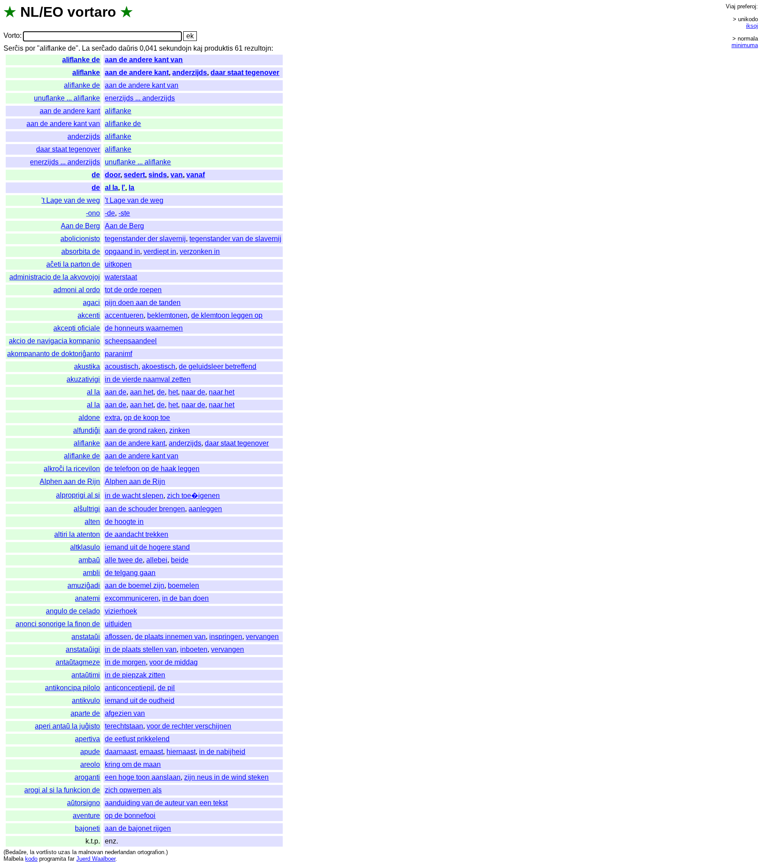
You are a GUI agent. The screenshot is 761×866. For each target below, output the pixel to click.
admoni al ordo (76, 290)
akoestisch (158, 366)
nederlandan (120, 852)
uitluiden (118, 624)
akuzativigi (83, 379)
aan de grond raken (135, 430)
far (71, 858)
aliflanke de (81, 59)
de (96, 174)
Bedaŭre (15, 852)
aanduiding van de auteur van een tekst (166, 803)
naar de (193, 392)
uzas (64, 852)
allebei (156, 560)
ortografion (150, 852)
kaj (198, 48)
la (131, 187)
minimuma (744, 45)
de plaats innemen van (170, 636)
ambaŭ (89, 560)
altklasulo (85, 547)
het (173, 392)
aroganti (87, 777)
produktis (218, 48)
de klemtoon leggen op (226, 315)
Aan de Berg (80, 226)
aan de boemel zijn (134, 585)
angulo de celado (73, 611)
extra (112, 417)
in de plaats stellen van (141, 649)
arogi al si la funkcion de (62, 790)
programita (52, 858)
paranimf (118, 353)
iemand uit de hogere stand (147, 547)
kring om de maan (133, 764)
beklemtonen (167, 315)
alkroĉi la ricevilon (72, 468)
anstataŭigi (83, 649)
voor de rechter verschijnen (189, 726)
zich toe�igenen (193, 495)
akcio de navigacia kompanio (54, 341)
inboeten (193, 649)
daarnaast (120, 751)
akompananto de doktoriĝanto (53, 353)
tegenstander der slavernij (145, 238)
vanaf (195, 174)
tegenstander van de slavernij (235, 238)
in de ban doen (185, 598)
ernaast (151, 751)
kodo (31, 858)
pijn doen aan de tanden (143, 302)
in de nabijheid (222, 751)
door (112, 174)
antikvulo (86, 700)
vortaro (91, 12)
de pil (166, 687)
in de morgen (125, 662)
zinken (179, 430)
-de (110, 213)
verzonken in (200, 251)
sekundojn (175, 48)
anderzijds (189, 72)
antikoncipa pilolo (72, 687)
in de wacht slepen (134, 495)
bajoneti (87, 828)
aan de (115, 392)
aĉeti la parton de (73, 264)
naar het (221, 392)
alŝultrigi (87, 509)
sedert (134, 174)
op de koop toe (147, 417)
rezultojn (257, 48)
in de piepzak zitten (135, 675)
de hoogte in (124, 521)
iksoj (752, 25)
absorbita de (80, 251)
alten (92, 521)
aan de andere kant (137, 72)
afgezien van (125, 713)
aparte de (85, 713)
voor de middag (173, 662)
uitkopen (118, 264)
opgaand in (122, 251)
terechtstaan (124, 726)
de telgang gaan (130, 572)
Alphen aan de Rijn (70, 481)
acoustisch (121, 366)
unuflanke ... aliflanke (67, 98)
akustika (87, 366)
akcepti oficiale (76, 328)
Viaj (730, 6)
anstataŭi (85, 636)
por (30, 48)
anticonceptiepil (129, 687)
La (86, 48)
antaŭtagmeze (77, 662)
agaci (91, 302)
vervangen (262, 636)
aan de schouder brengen (145, 509)
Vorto (12, 36)
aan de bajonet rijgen (138, 828)
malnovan (90, 852)
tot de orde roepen (133, 290)
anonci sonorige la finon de (57, 624)
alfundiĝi (86, 430)
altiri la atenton (77, 534)
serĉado (104, 48)
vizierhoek (121, 611)
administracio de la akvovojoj (54, 277)
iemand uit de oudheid (139, 700)
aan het (141, 392)
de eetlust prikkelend (137, 739)
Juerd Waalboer (95, 858)
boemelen (183, 585)
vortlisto (46, 852)
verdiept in (160, 251)
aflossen (118, 636)
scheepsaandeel (131, 341)
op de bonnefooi (130, 815)
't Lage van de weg (70, 200)
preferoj (746, 6)
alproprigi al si (78, 495)
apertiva (87, 739)
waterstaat (121, 277)
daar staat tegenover (245, 72)
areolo (90, 764)
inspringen (225, 636)
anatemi (87, 598)
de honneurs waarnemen (144, 328)
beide (179, 560)
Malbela (13, 858)
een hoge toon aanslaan (143, 777)
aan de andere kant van (144, 59)
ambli (91, 572)
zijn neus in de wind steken (226, 777)
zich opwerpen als (133, 790)
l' (123, 187)
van (176, 174)
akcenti (89, 315)
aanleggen (205, 509)
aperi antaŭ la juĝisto (67, 726)
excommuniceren (132, 598)
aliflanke (86, 72)
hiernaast (181, 751)
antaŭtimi (85, 675)
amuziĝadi (83, 585)
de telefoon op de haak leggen (152, 468)
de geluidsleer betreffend (217, 366)
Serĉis (13, 48)
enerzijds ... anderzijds (140, 98)
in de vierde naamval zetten (148, 379)
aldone (89, 417)
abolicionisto (80, 238)
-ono (93, 213)
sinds (157, 174)
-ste (124, 213)
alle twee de (124, 560)
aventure (86, 815)
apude (90, 751)
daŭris (128, 48)
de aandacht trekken (136, 534)
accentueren (124, 315)
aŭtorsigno (83, 803)
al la (111, 187)
